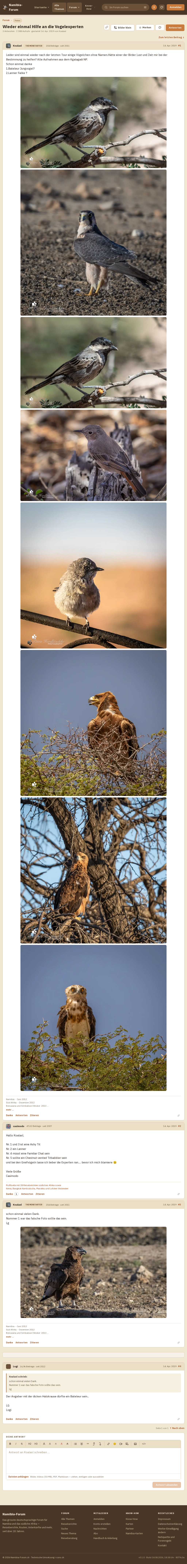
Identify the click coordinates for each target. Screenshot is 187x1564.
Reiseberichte (69, 1523)
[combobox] (125, 7)
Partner (130, 1528)
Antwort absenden (167, 1484)
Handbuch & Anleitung (105, 1538)
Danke (9, 1115)
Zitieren (34, 1115)
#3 (179, 1204)
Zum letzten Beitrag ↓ (171, 37)
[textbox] (93, 1460)
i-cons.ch (59, 1557)
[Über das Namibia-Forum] (5, 7)
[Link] (108, 1444)
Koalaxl (17, 45)
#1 (179, 45)
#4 (179, 1366)
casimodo (18, 1126)
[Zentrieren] (82, 1444)
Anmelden (176, 7)
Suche (64, 1528)
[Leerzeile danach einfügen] (100, 1444)
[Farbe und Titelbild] (159, 27)
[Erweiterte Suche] (145, 7)
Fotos (17, 20)
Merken (145, 27)
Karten (129, 1523)
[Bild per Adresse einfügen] (127, 1444)
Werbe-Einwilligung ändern (168, 1530)
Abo (96, 1533)
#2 (179, 1125)
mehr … (10, 1109)
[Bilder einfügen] (135, 1444)
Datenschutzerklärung (170, 1523)
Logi (15, 1366)
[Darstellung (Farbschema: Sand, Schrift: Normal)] (162, 7)
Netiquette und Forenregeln (166, 1539)
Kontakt (162, 1545)
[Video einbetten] (121, 1444)
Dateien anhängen (18, 1476)
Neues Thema (68, 1533)
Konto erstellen (102, 1523)
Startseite (40, 7)
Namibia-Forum (15, 7)
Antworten (175, 27)
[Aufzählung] (75, 1444)
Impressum (164, 1519)
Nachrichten (100, 1528)
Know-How (89, 7)
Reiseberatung (69, 1538)
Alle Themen (59, 7)
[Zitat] (88, 1444)
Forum (73, 7)
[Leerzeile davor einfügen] (94, 1444)
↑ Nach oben (177, 1428)
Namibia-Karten (134, 1533)
